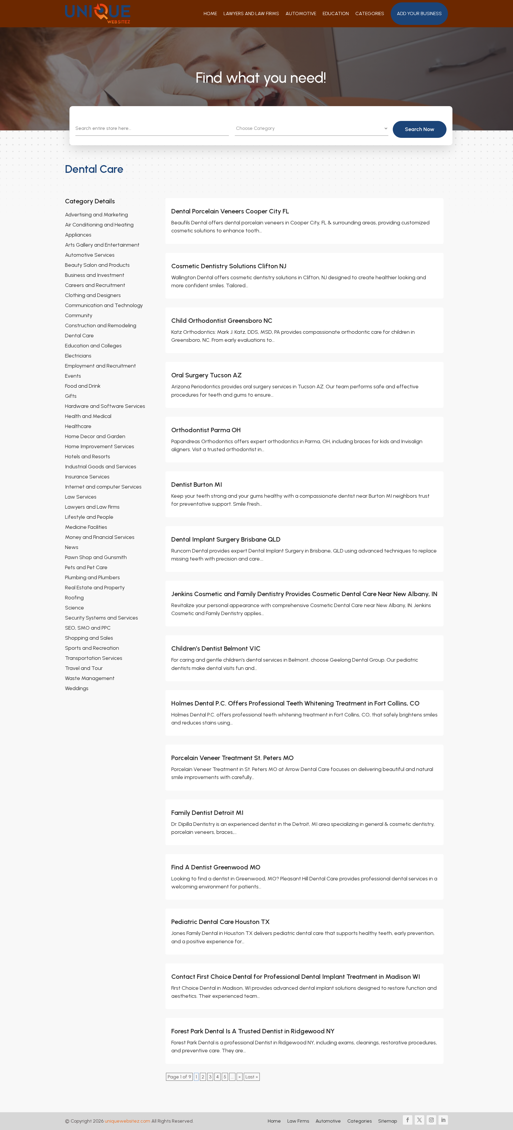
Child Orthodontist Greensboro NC (222, 321)
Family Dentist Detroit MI (207, 813)
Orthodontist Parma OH (206, 430)
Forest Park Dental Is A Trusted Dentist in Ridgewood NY (253, 1031)
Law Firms (298, 1121)
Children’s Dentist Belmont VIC (216, 648)
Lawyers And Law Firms (251, 13)
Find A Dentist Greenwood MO (215, 867)
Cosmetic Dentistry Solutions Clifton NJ (228, 266)
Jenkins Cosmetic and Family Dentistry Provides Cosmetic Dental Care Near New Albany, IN (304, 594)
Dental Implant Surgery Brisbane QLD (226, 539)
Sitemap (387, 1121)
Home (210, 13)
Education (336, 13)
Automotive (301, 13)
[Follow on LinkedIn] (443, 1120)
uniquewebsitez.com (127, 1121)
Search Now (419, 129)
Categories (369, 13)
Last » (252, 1077)
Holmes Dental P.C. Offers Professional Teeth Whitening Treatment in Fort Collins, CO (295, 703)
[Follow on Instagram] (431, 1120)
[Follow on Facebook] (407, 1120)
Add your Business (419, 13)
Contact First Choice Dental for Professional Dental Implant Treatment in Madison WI (295, 977)
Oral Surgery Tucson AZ (206, 375)
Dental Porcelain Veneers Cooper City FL (230, 211)
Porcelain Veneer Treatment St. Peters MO (232, 758)
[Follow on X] (419, 1120)
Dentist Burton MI (196, 485)
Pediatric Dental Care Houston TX (220, 922)
